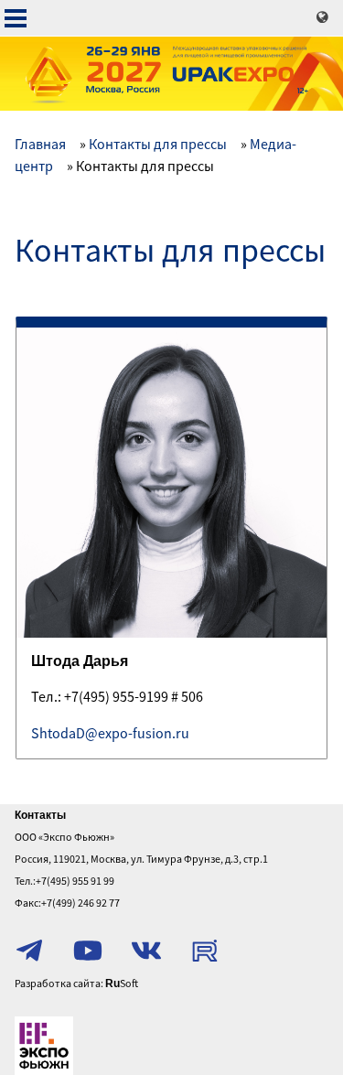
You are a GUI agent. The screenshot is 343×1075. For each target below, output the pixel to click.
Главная (40, 143)
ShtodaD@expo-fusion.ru (110, 733)
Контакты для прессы (158, 143)
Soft (121, 983)
